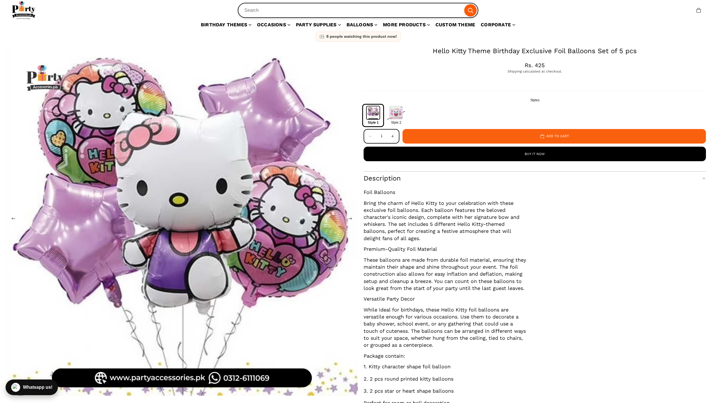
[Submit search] (470, 10)
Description (382, 178)
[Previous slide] (12, 219)
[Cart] (699, 10)
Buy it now (535, 154)
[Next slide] (352, 219)
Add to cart (557, 136)
